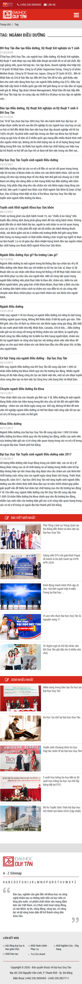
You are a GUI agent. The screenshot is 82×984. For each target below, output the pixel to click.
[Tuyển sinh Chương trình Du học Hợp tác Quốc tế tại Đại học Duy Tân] (20, 758)
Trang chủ (5, 24)
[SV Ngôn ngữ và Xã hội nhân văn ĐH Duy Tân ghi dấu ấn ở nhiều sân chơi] (20, 656)
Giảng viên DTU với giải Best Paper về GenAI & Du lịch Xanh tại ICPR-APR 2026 (61, 558)
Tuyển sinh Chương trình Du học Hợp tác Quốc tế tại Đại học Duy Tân (62, 749)
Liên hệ (51, 4)
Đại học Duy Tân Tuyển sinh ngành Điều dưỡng (29, 160)
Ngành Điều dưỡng (11, 306)
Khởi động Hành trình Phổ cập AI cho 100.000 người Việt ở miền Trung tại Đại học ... (61, 588)
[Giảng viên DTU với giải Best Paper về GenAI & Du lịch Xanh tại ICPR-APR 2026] (20, 566)
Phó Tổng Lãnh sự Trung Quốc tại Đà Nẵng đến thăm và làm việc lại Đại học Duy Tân (61, 528)
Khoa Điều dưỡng (10, 423)
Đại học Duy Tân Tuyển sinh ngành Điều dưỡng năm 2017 (35, 454)
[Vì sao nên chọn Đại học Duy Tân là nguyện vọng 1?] (20, 626)
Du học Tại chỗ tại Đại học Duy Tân (61, 717)
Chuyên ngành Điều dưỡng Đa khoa (22, 389)
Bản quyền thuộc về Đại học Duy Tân (51, 967)
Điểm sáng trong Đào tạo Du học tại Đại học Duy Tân (62, 689)
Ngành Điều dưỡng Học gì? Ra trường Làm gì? (29, 255)
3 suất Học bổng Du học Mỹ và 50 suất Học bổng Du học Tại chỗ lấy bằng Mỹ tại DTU (61, 780)
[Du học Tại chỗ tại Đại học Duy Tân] (20, 728)
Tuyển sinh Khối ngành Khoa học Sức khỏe (27, 207)
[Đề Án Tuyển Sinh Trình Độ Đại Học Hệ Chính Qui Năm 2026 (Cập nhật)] (20, 818)
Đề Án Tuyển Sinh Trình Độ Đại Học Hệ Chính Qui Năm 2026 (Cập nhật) (62, 809)
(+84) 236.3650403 (30, 4)
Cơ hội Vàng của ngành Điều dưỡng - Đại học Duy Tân (33, 358)
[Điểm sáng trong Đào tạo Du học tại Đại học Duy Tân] (20, 698)
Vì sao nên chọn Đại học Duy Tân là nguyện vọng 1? (62, 617)
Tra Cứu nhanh (38, 954)
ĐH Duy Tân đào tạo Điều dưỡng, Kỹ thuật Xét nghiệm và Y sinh (39, 48)
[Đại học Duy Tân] (18, 861)
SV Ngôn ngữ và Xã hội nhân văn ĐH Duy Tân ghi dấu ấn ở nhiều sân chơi (62, 649)
